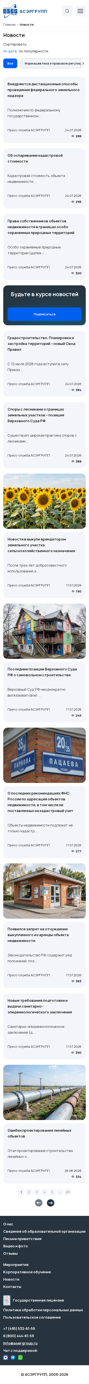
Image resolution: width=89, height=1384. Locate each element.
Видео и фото (15, 1246)
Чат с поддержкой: (20, 1350)
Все (10, 63)
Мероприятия (16, 1264)
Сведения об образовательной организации (44, 1231)
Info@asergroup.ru (20, 1343)
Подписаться (45, 314)
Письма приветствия (22, 1238)
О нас (8, 1224)
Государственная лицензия (38, 1300)
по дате (10, 51)
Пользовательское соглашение (32, 1317)
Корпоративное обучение (27, 1272)
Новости (11, 1279)
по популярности (33, 51)
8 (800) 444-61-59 (18, 1335)
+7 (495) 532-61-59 (19, 1328)
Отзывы (10, 1253)
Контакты (12, 1286)
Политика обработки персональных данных (43, 1310)
